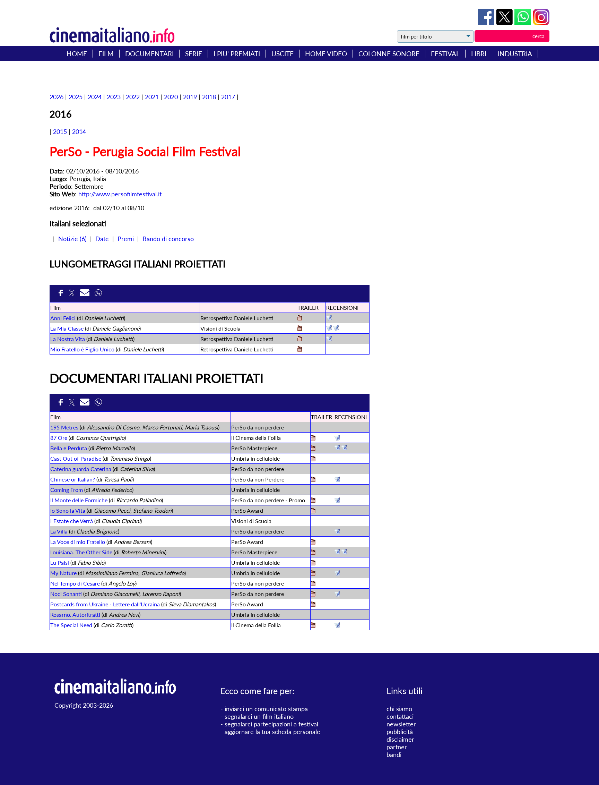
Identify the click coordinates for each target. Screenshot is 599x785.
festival (445, 54)
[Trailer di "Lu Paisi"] (313, 563)
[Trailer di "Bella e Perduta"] (313, 448)
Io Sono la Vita (67, 510)
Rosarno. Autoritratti (75, 614)
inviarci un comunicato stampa (266, 709)
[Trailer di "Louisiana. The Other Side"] (313, 552)
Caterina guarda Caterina (80, 469)
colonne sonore (388, 54)
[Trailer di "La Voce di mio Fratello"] (313, 542)
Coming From (66, 489)
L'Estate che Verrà (71, 521)
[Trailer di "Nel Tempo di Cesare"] (313, 584)
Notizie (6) (72, 238)
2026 (56, 97)
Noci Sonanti (66, 593)
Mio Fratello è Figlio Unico (82, 349)
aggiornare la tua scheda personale (272, 731)
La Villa (59, 531)
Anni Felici (63, 318)
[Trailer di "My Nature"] (313, 573)
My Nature (63, 573)
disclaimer (400, 739)
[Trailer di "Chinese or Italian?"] (313, 480)
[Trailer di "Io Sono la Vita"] (313, 511)
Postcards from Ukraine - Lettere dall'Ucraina (105, 604)
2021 (152, 97)
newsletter (401, 724)
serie (193, 54)
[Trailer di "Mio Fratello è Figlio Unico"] (299, 349)
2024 (95, 97)
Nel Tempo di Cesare (75, 583)
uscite (282, 54)
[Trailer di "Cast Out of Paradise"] (313, 459)
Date (102, 238)
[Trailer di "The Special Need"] (313, 625)
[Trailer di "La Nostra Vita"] (299, 339)
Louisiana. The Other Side (81, 552)
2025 (76, 97)
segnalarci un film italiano (259, 716)
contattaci (400, 716)
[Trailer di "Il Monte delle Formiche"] (313, 500)
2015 (60, 131)
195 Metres (64, 427)
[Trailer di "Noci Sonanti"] (313, 594)
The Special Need (71, 625)
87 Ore (58, 437)
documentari (149, 54)
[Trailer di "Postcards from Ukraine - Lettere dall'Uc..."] (313, 604)
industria (515, 54)
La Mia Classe (67, 328)
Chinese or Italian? (72, 479)
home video (326, 54)
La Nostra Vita (67, 338)
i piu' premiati (237, 54)
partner (397, 747)
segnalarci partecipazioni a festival (271, 724)
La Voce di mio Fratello (77, 541)
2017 (228, 97)
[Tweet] (505, 23)
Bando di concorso (168, 238)
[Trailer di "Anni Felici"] (299, 318)
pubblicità (400, 731)
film (106, 54)
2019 (190, 97)
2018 (209, 97)
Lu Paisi (59, 562)
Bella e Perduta (68, 448)
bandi (394, 754)
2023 (114, 97)
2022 (133, 97)
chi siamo (399, 709)
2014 (79, 131)
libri (478, 54)
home (77, 54)
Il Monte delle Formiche (78, 500)
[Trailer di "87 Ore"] (313, 438)
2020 (171, 97)
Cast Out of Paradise (75, 458)
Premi (126, 238)
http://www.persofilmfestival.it (120, 194)
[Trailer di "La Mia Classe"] (299, 328)
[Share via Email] (85, 295)
